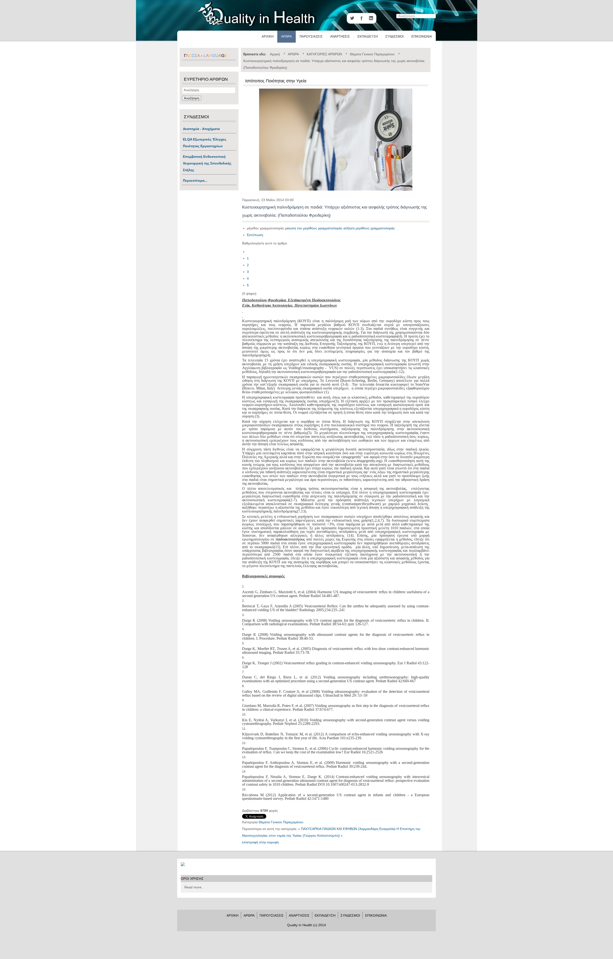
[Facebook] (361, 18)
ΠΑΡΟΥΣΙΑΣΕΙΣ (311, 36)
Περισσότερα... (195, 180)
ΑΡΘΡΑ (286, 36)
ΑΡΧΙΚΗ (267, 36)
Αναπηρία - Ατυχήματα (201, 129)
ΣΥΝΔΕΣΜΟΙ (394, 36)
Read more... (194, 887)
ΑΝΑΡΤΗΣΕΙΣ (340, 36)
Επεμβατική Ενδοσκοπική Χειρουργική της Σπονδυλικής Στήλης (207, 163)
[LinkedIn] (371, 18)
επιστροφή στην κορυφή (260, 842)
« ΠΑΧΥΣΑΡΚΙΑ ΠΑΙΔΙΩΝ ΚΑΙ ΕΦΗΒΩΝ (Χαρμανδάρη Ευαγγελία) (347, 829)
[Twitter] (352, 18)
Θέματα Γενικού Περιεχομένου (281, 822)
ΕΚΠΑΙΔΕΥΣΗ (368, 36)
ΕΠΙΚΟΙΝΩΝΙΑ (421, 36)
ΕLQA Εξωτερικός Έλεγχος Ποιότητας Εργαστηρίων (204, 142)
